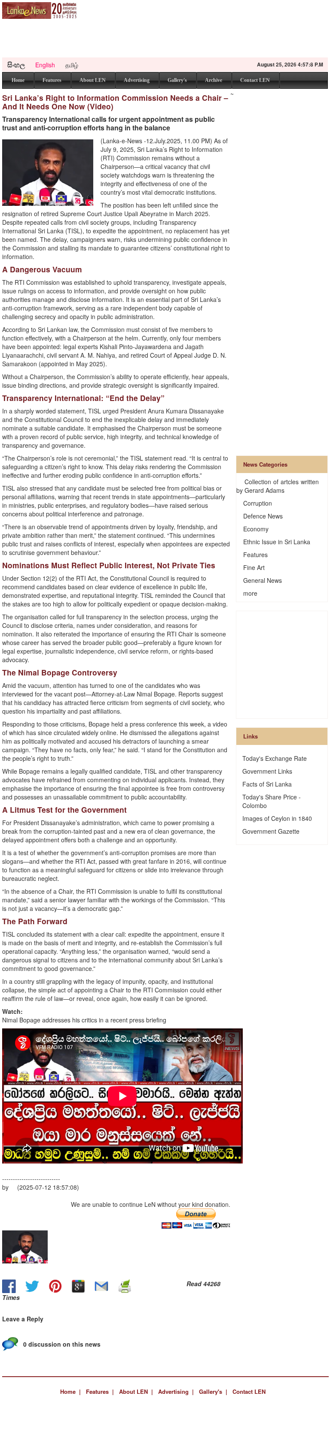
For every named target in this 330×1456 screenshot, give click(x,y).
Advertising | (176, 1391)
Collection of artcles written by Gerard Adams (277, 485)
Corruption (257, 503)
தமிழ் (71, 64)
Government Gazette (270, 831)
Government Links (267, 771)
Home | (70, 1391)
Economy (256, 529)
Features (52, 80)
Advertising (137, 80)
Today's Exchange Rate (274, 758)
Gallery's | (213, 1391)
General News (262, 580)
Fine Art (254, 567)
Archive (213, 80)
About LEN (92, 80)
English (45, 64)
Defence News (263, 516)
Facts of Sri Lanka (267, 784)
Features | (100, 1391)
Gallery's (177, 80)
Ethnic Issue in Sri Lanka (276, 541)
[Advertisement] (162, 38)
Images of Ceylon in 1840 (277, 818)
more (250, 593)
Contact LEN (255, 80)
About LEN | (136, 1391)
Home (18, 80)
